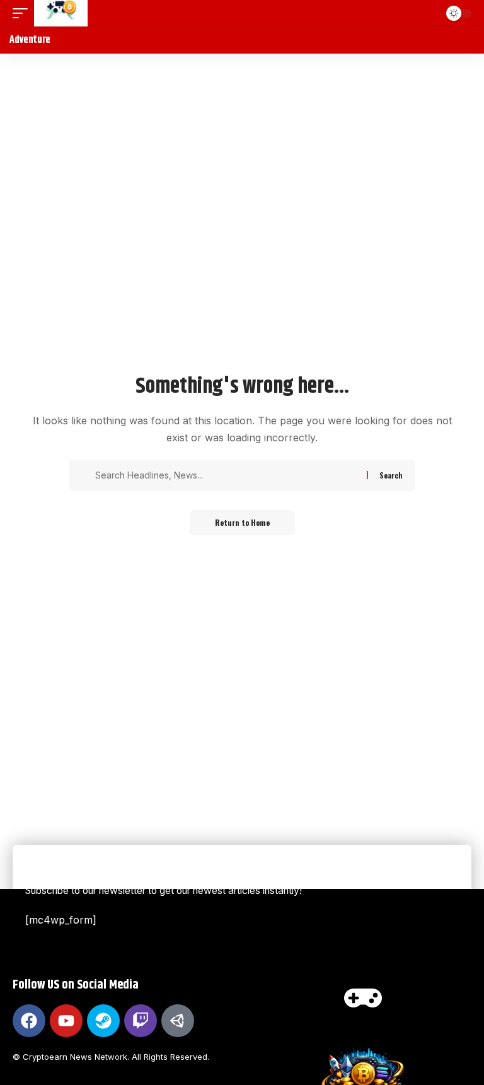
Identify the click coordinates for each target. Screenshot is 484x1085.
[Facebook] (29, 1020)
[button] (23, 13)
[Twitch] (140, 1020)
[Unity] (177, 1020)
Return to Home (242, 522)
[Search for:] (226, 475)
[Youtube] (66, 1020)
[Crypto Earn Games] (61, 13)
